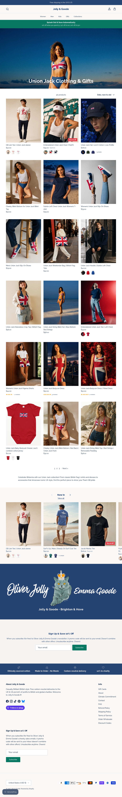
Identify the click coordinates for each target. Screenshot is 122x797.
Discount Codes (104, 723)
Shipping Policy (104, 712)
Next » (65, 468)
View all (61, 498)
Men (52, 16)
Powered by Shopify (27, 789)
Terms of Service (105, 715)
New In (61, 494)
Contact (101, 700)
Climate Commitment (107, 697)
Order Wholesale (105, 719)
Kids (59, 16)
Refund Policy (104, 708)
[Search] (7, 9)
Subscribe (79, 647)
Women (43, 16)
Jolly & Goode (15, 789)
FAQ (100, 704)
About (100, 693)
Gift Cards (102, 689)
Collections (78, 16)
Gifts (67, 16)
